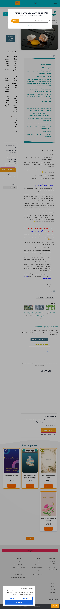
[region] (19, 596)
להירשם (15, 20)
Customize (25, 598)
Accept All (19, 602)
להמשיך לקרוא (30, 25)
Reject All (11, 598)
